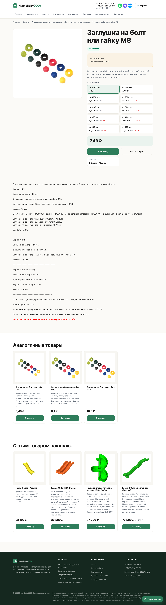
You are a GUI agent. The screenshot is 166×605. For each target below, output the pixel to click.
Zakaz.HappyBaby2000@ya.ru (137, 572)
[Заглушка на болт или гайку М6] (29, 367)
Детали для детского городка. (77, 22)
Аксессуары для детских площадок (47, 22)
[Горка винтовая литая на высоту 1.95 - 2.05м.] (100, 468)
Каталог (45, 14)
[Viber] (125, 6)
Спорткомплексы (65, 575)
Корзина (142, 6)
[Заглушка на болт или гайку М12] (100, 367)
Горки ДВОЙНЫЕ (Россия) (64, 488)
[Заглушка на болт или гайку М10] (65, 367)
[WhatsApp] (120, 6)
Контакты (118, 14)
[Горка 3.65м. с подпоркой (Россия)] (136, 468)
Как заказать (73, 14)
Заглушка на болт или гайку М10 (65, 388)
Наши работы (32, 14)
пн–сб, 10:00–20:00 (132, 576)
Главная (18, 14)
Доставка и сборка (99, 576)
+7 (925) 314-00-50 (105, 6)
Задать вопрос (137, 151)
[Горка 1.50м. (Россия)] (29, 468)
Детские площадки (66, 571)
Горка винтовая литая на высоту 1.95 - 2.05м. (99, 489)
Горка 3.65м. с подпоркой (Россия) (135, 489)
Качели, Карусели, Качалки (70, 582)
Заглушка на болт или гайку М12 (101, 388)
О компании (58, 14)
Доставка (87, 14)
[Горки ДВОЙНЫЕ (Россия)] (65, 468)
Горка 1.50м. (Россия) (27, 488)
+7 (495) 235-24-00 (105, 3)
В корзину (103, 151)
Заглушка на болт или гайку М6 (30, 388)
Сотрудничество (102, 14)
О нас (93, 564)
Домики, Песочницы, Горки (70, 578)
